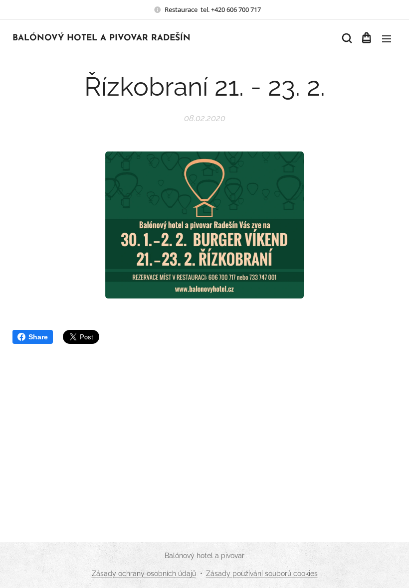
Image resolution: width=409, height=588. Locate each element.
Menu (387, 38)
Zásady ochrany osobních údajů (144, 574)
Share (38, 337)
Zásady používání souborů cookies (262, 574)
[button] (346, 38)
